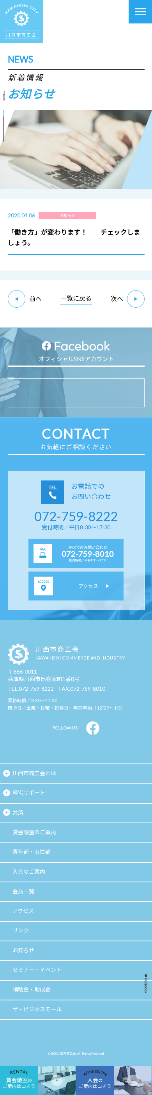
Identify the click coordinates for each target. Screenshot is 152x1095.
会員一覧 (23, 891)
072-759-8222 (76, 516)
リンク (20, 930)
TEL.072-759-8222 (31, 688)
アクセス (23, 910)
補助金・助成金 (31, 989)
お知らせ (23, 950)
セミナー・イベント (37, 969)
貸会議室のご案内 (34, 832)
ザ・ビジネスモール (37, 1009)
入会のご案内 (28, 871)
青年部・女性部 (31, 851)
